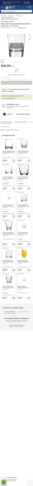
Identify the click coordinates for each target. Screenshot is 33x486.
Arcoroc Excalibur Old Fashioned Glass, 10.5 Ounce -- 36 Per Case (23, 178)
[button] (27, 7)
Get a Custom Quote (9, 98)
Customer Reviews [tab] (10, 312)
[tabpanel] (16, 128)
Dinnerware (11, 15)
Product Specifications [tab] (21, 122)
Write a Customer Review (16, 325)
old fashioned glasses (7, 17)
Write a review (22, 27)
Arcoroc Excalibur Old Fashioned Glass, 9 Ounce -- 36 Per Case (9, 206)
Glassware (19, 15)
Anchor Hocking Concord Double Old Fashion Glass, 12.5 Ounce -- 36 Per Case (9, 153)
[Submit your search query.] (31, 11)
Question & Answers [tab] (23, 312)
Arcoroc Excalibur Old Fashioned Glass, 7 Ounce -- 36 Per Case (24, 206)
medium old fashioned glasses (9, 19)
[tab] (2, 61)
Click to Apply (27, 2)
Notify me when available (16, 82)
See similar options (16, 46)
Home (3, 15)
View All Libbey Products (7, 21)
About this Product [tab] (6, 122)
